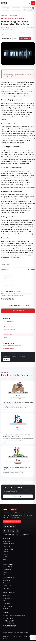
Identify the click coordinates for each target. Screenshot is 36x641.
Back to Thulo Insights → (18, 496)
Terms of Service (16, 636)
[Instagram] (9, 531)
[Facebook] (4, 531)
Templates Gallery (8, 549)
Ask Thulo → (6, 359)
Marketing (6, 572)
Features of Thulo (8, 544)
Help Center (6, 595)
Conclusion (6, 337)
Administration (7, 585)
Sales (4, 575)
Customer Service (8, 577)
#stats (3, 264)
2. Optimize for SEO (8, 324)
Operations (6, 580)
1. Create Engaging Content (9, 321)
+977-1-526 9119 (9, 534)
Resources (6, 551)
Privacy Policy (6, 636)
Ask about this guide (6, 38)
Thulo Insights (5, 8)
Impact (5, 559)
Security (5, 638)
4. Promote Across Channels (9, 329)
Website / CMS (7, 567)
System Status (7, 606)
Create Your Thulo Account (11, 521)
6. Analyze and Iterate (8, 334)
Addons (5, 554)
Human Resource (8, 583)
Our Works (6, 557)
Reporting (6, 588)
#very (8, 264)
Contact (5, 609)
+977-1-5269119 (9, 623)
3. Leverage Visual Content (9, 326)
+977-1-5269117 (9, 618)
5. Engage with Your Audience (9, 331)
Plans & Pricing (7, 546)
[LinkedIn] (13, 531)
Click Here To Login (18, 310)
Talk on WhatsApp (9, 526)
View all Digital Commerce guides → (9, 378)
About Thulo (6, 541)
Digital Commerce (27, 8)
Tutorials (5, 601)
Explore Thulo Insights (25, 38)
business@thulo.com (25, 534)
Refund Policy (27, 636)
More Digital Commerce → (8, 348)
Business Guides (16, 8)
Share (15, 38)
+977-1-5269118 (9, 620)
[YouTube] (17, 531)
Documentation (7, 598)
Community (6, 603)
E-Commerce (7, 569)
